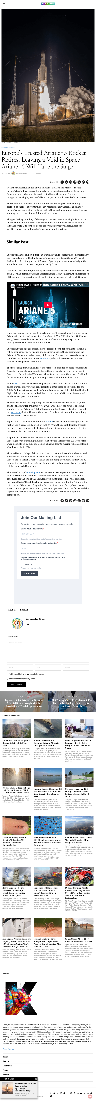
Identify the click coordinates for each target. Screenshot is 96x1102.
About (5, 1057)
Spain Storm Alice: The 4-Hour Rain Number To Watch (78, 940)
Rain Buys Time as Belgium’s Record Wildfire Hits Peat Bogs (16, 743)
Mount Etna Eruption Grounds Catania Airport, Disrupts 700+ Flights (46, 743)
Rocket (24, 609)
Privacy (6, 1074)
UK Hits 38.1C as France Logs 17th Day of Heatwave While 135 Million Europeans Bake (16, 790)
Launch (12, 609)
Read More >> (8, 1049)
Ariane (49, 421)
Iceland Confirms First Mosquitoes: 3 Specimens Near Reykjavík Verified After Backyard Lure (48, 943)
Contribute (7, 1065)
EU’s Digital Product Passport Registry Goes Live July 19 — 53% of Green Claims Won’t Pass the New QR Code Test (16, 943)
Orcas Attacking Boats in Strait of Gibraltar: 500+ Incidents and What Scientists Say (14, 841)
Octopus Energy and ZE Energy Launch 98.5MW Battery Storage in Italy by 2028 (77, 793)
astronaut (16, 412)
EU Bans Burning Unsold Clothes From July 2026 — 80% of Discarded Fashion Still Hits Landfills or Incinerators (77, 893)
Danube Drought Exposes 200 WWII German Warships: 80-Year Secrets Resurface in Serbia (48, 793)
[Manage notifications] (90, 1096)
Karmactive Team (22, 173)
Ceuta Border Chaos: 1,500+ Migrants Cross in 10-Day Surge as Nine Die (78, 840)
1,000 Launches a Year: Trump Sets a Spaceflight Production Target (25, 1087)
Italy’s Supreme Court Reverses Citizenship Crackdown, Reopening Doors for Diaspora (13, 892)
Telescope (45, 358)
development (34, 472)
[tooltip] (62, 182)
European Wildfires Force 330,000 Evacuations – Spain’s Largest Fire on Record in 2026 (46, 892)
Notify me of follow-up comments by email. (26, 673)
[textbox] (48, 1034)
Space (12, 147)
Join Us (6, 1061)
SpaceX (17, 383)
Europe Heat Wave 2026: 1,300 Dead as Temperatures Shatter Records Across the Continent (47, 841)
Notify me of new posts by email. (22, 678)
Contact (6, 1070)
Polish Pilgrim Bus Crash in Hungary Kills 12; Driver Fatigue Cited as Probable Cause (78, 744)
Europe (5, 147)
